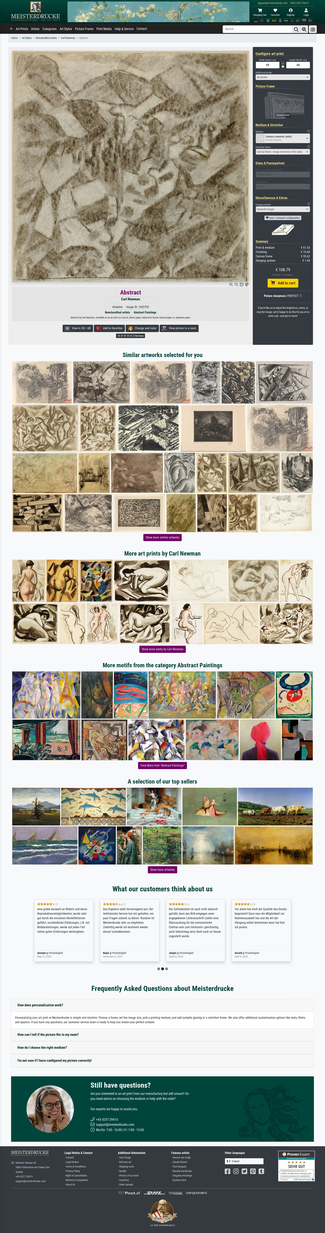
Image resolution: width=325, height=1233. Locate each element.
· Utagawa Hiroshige (181, 1175)
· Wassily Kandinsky (181, 1171)
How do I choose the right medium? (42, 1047)
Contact (142, 29)
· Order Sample (125, 1184)
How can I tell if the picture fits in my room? (48, 1034)
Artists (35, 29)
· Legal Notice (72, 1162)
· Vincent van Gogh (181, 1157)
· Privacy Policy (72, 1171)
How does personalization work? (40, 1005)
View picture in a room (181, 328)
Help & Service (124, 29)
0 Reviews (138, 335)
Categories (50, 29)
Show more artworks (162, 869)
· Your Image (124, 1157)
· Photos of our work (128, 1175)
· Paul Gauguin (178, 1166)
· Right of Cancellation (76, 1175)
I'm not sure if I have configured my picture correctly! (54, 1060)
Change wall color (144, 328)
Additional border (264, 72)
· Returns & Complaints (76, 1180)
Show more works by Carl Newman (162, 649)
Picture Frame (84, 29)
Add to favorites (111, 328)
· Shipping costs (126, 1166)
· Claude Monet (179, 1162)
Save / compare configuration (284, 217)
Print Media (104, 29)
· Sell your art (124, 1162)
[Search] (296, 29)
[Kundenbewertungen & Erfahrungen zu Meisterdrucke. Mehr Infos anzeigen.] (296, 1165)
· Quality (122, 1171)
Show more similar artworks (162, 537)
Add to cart (285, 283)
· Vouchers (123, 1180)
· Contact (69, 1157)
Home (14, 38)
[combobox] (283, 77)
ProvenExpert (55, 953)
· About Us (70, 1184)
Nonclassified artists (46, 38)
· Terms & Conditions (75, 1166)
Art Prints (22, 29)
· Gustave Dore (178, 1180)
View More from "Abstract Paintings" (162, 765)
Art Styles (66, 29)
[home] (11, 28)
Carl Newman (68, 38)
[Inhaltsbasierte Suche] (304, 29)
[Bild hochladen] (313, 29)
